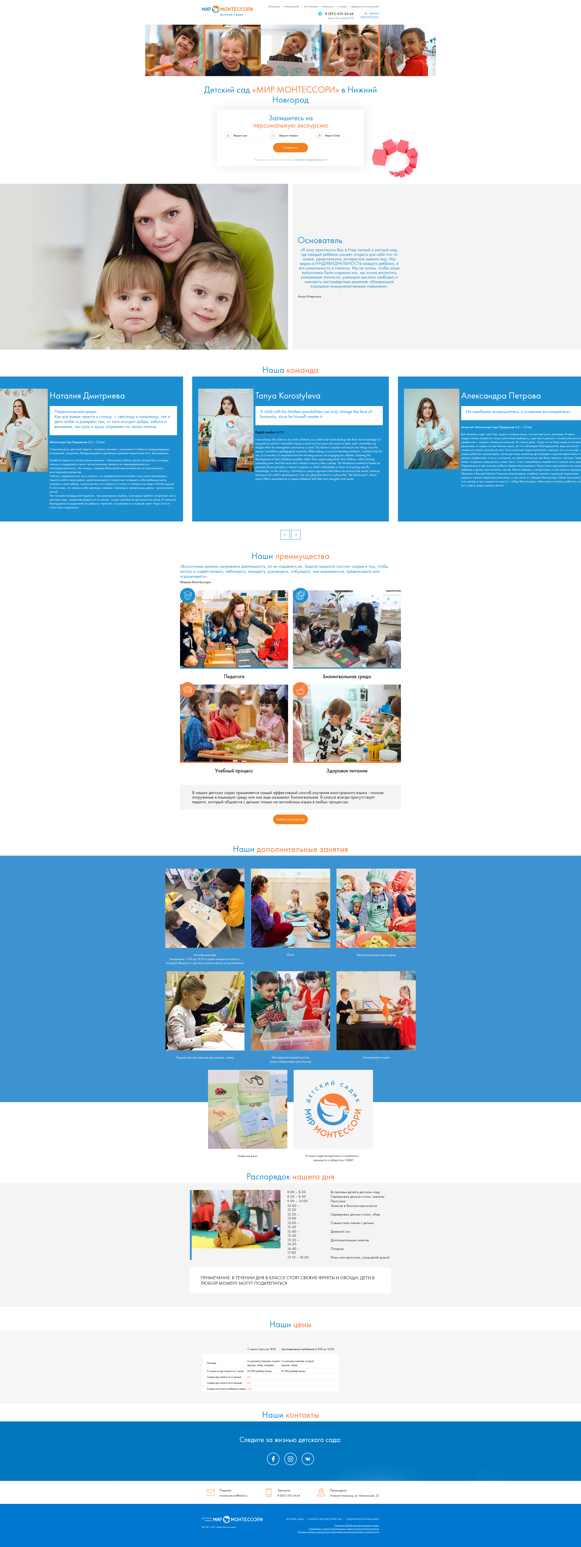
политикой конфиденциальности (310, 159)
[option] (290, 449)
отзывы (342, 6)
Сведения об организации (365, 6)
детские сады (294, 1519)
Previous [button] (285, 535)
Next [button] (296, 535)
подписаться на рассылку (362, 1519)
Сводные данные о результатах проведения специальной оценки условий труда (338, 1532)
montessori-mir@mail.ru (233, 1496)
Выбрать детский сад (290, 819)
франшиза (328, 6)
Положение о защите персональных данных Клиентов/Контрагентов (344, 1528)
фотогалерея (311, 6)
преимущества (291, 6)
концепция (274, 6)
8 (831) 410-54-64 (339, 14)
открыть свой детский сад (324, 1519)
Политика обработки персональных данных (356, 1525)
